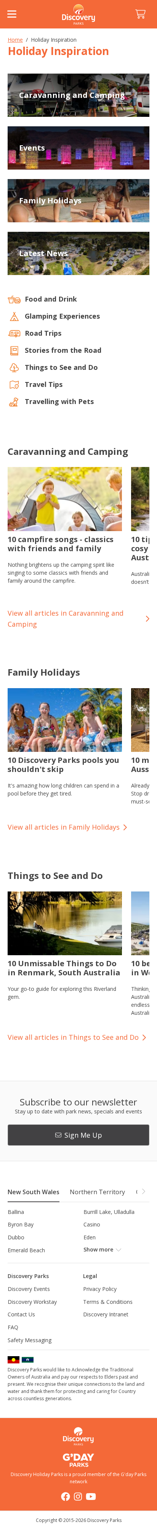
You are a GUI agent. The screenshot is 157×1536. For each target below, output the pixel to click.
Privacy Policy (100, 1288)
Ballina (16, 1211)
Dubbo (16, 1237)
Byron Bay (21, 1224)
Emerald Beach (26, 1250)
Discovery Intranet (105, 1314)
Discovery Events (29, 1288)
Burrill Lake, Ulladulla (109, 1211)
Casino (91, 1224)
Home (15, 39)
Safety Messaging (29, 1340)
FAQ (13, 1327)
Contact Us (21, 1314)
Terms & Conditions (108, 1301)
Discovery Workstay (32, 1301)
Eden (89, 1237)
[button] (143, 1191)
